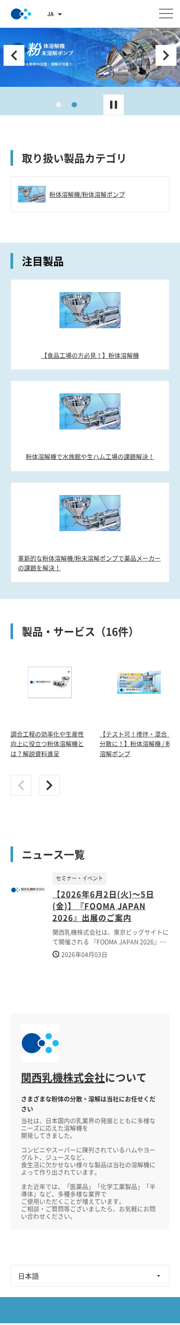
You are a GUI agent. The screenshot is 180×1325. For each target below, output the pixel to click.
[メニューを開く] (166, 13)
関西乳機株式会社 (63, 1077)
